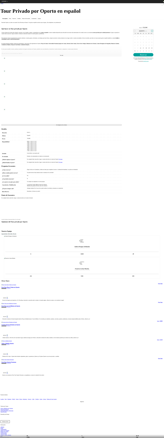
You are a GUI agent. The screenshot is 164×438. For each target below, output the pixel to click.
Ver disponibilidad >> (156, 297)
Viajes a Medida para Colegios (7, 408)
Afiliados (2, 427)
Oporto (17, 399)
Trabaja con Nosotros (5, 430)
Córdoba (37, 399)
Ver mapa (60, 159)
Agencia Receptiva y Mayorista (7, 410)
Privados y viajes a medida (152, 3)
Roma (20, 399)
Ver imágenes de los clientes (61, 124)
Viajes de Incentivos (5, 409)
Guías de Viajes (4, 433)
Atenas (44, 399)
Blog (146, 3)
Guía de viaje (141, 3)
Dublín (13, 399)
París (6, 399)
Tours (136, 3)
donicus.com (146, 61)
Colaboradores (3, 429)
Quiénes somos (4, 432)
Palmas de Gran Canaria (52, 399)
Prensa (2, 428)
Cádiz (33, 399)
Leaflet (120, 217)
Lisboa (41, 399)
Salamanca (25, 399)
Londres (2, 399)
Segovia (29, 399)
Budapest (9, 399)
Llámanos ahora (5, 421)
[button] (3, 201)
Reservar (143, 55)
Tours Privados (4, 411)
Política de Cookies (4, 431)
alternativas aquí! (148, 59)
